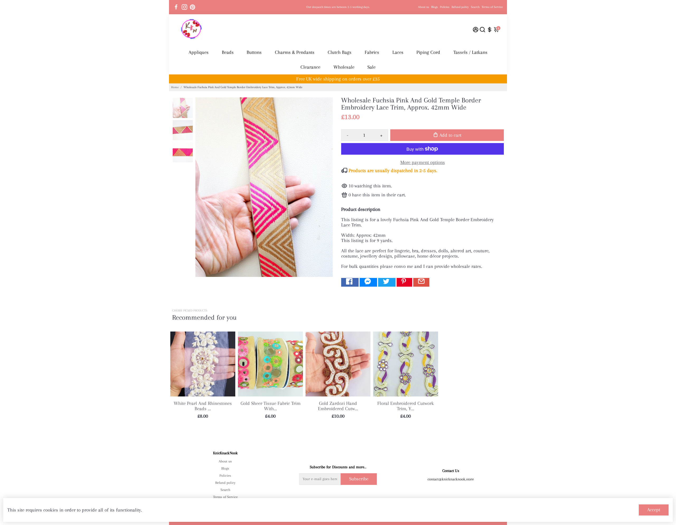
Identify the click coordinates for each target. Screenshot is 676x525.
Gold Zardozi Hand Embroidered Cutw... (338, 406)
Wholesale (344, 67)
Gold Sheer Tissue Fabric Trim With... (271, 406)
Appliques (199, 52)
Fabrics (372, 52)
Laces (397, 52)
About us (423, 7)
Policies (444, 7)
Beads (228, 52)
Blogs (434, 7)
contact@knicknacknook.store (451, 479)
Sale (371, 67)
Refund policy (460, 7)
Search (475, 7)
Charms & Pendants (294, 52)
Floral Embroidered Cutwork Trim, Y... (405, 406)
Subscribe (358, 478)
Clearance (310, 67)
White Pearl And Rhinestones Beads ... (203, 406)
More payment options (422, 162)
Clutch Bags (339, 52)
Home (175, 87)
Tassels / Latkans (470, 52)
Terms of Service (492, 7)
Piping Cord (428, 52)
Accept (653, 509)
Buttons (254, 52)
